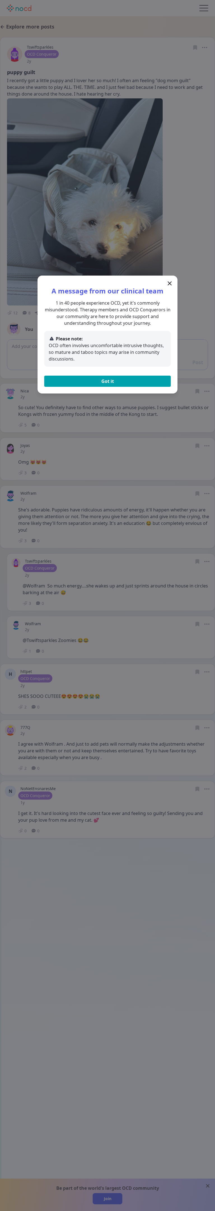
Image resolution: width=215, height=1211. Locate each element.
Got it (107, 381)
